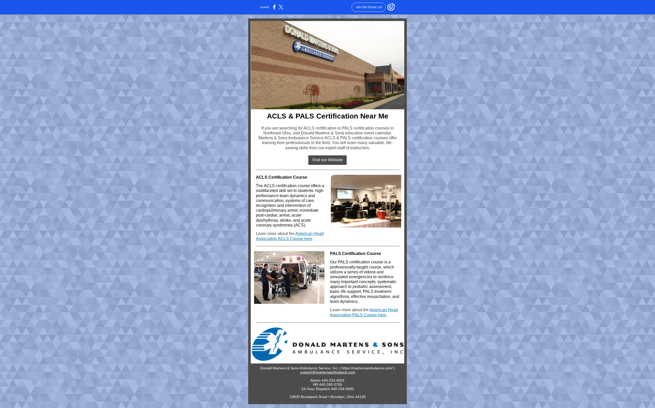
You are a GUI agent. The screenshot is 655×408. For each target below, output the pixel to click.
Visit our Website (327, 160)
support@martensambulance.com (327, 372)
